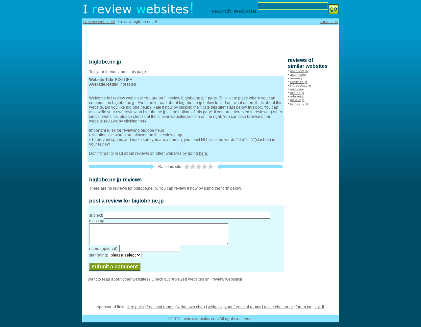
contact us (329, 21)
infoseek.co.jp (300, 85)
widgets (215, 307)
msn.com (297, 89)
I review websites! (99, 21)
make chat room (278, 307)
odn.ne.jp (297, 96)
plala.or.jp (297, 100)
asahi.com (298, 74)
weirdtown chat (190, 307)
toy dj (319, 307)
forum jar (303, 307)
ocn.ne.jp (297, 93)
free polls (135, 307)
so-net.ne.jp (299, 103)
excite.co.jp (298, 82)
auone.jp (297, 78)
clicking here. (136, 121)
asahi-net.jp (299, 71)
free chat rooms (160, 307)
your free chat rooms (243, 307)
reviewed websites (187, 279)
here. (203, 153)
